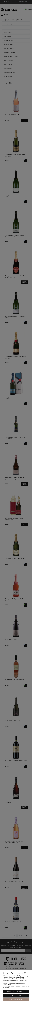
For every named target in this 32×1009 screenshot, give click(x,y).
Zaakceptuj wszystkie (16, 999)
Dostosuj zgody (16, 995)
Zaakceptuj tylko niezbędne (16, 991)
